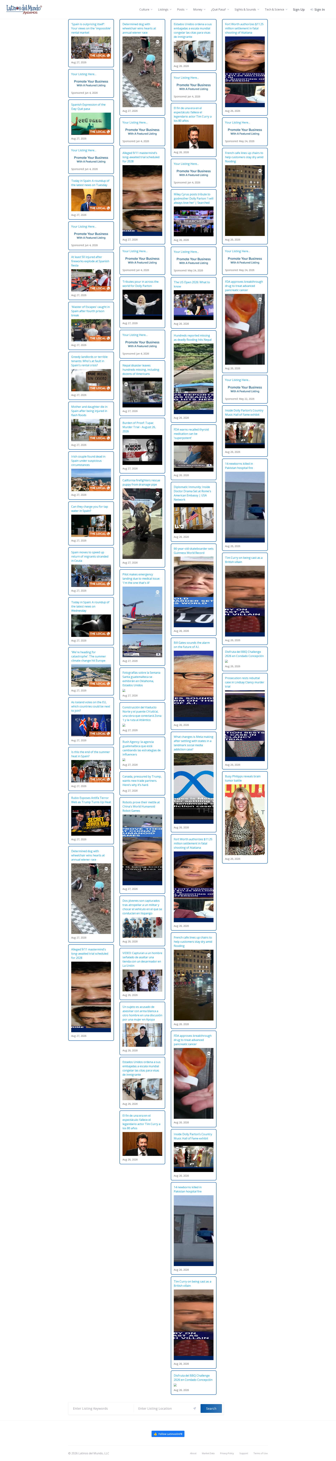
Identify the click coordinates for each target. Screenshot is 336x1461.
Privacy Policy (227, 1453)
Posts (180, 9)
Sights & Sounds (245, 9)
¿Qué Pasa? (218, 9)
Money (197, 9)
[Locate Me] (194, 1408)
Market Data (208, 1453)
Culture (144, 9)
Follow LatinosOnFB (168, 1434)
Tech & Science (274, 9)
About (193, 1453)
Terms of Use (261, 1453)
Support (243, 1453)
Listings (163, 9)
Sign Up (299, 9)
